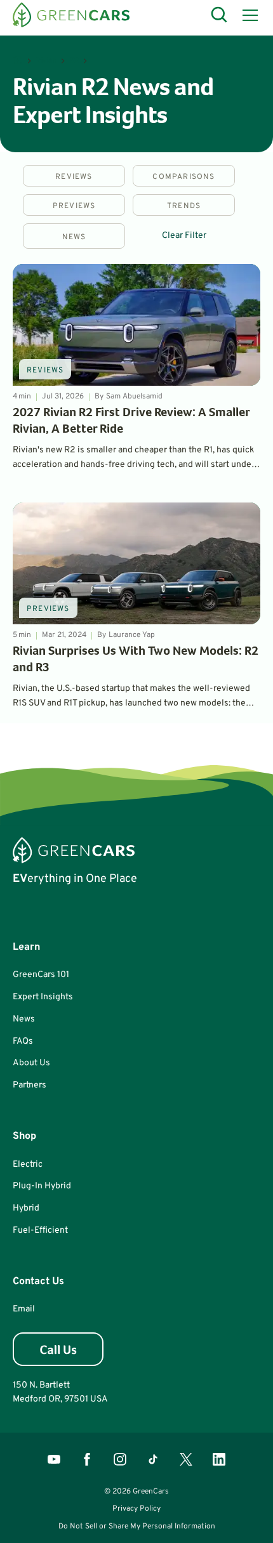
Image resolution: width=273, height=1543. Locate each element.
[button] (247, 15)
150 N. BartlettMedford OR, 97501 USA (60, 1392)
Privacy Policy (136, 1509)
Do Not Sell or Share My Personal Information (136, 1526)
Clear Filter (184, 235)
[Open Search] (220, 15)
